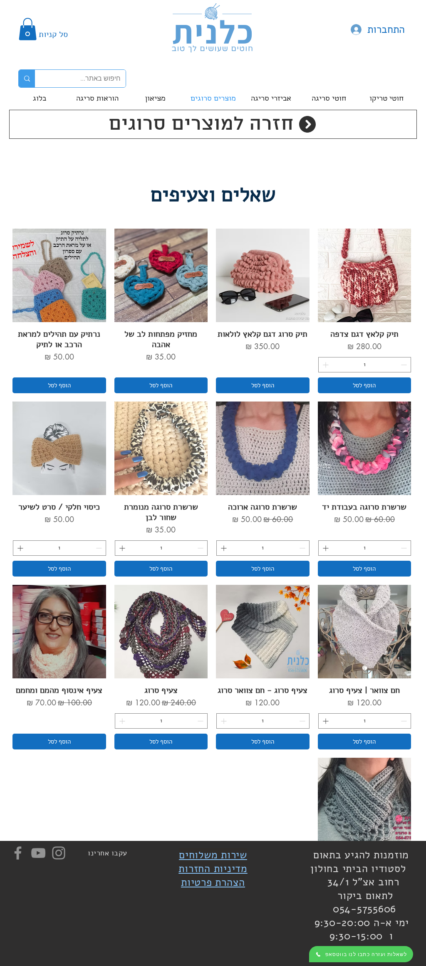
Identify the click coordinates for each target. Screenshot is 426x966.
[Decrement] (404, 364)
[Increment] (325, 364)
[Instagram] (58, 853)
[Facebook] (18, 853)
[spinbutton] (365, 364)
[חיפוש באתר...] (27, 78)
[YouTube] (38, 853)
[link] (27, 29)
